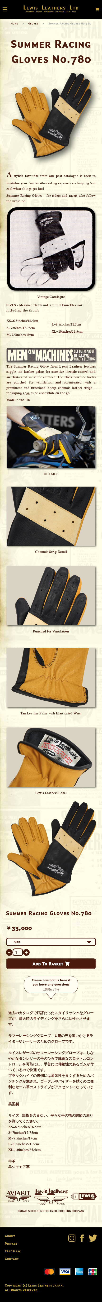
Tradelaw (12, 1251)
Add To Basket (48, 964)
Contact (12, 1258)
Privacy (11, 1243)
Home (14, 23)
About (10, 1236)
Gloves (33, 23)
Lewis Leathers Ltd (51, 7)
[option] (51, 848)
